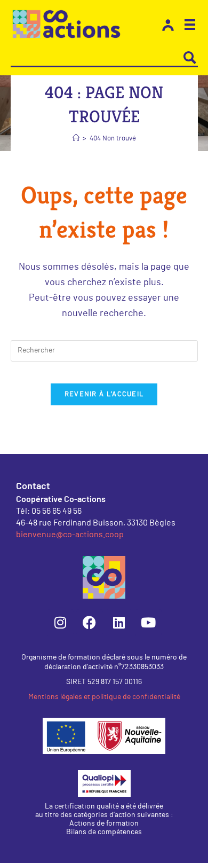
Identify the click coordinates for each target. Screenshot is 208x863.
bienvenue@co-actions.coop (70, 534)
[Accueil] (76, 138)
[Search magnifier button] (190, 58)
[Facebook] (89, 622)
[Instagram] (60, 622)
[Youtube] (148, 622)
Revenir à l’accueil (104, 394)
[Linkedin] (119, 622)
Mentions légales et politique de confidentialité (104, 697)
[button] (190, 26)
